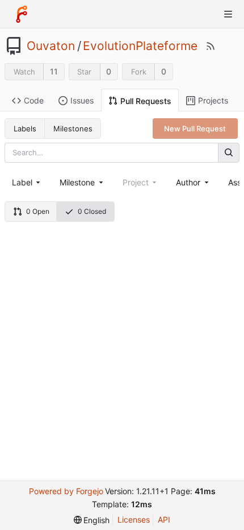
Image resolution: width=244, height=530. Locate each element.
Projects (213, 100)
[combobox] (27, 182)
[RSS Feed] (210, 46)
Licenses (133, 519)
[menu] (92, 520)
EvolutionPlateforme (140, 46)
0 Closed (92, 211)
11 (54, 71)
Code (34, 100)
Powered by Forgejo (66, 491)
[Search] (228, 153)
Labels (25, 128)
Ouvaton (51, 46)
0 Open (37, 211)
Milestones (72, 128)
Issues (82, 100)
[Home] (21, 14)
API (164, 519)
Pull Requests (145, 101)
